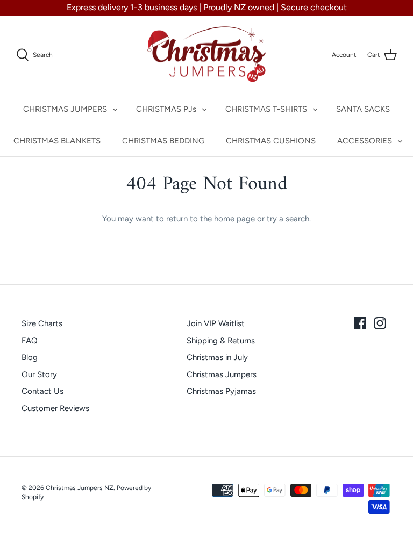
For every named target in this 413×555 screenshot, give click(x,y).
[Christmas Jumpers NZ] (206, 54)
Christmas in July (217, 357)
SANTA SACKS (363, 109)
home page (234, 219)
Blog (30, 357)
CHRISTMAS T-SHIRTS (266, 109)
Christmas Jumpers (222, 374)
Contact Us (42, 391)
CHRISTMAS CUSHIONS (271, 141)
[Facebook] (360, 323)
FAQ (30, 340)
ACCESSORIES (364, 141)
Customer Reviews (55, 408)
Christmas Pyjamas (221, 391)
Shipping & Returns (221, 340)
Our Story (39, 374)
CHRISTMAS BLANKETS (57, 141)
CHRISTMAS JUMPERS (65, 109)
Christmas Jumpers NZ (79, 488)
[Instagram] (380, 323)
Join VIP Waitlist (216, 323)
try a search (288, 219)
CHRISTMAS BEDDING (163, 141)
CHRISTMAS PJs (166, 109)
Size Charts (42, 323)
